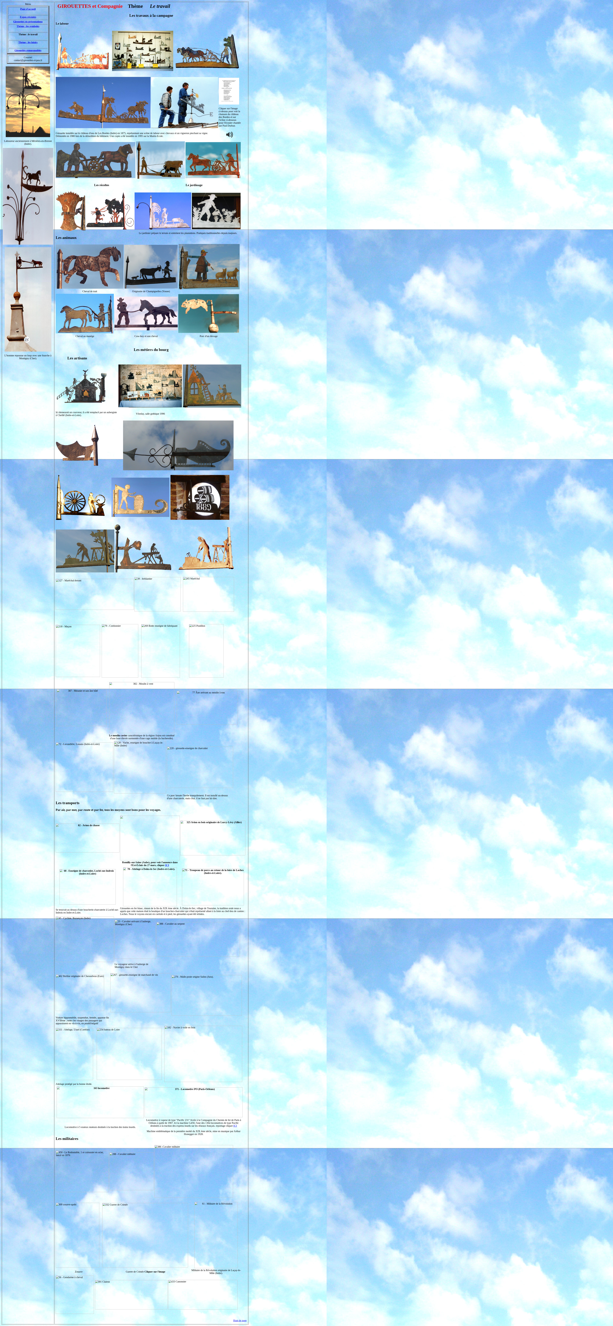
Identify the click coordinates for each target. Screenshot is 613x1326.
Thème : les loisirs (28, 42)
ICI (167, 865)
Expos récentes (28, 17)
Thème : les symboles (28, 26)
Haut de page (240, 1320)
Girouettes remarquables (28, 50)
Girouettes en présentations (28, 21)
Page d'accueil (28, 9)
